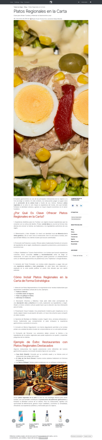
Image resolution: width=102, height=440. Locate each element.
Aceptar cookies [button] (87, 436)
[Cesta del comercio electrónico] (78, 2)
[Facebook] (73, 205)
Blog (25, 7)
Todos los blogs (18, 7)
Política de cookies (43, 438)
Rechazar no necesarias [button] (76, 436)
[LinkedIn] (81, 205)
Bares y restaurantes (76, 217)
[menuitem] (12, 2)
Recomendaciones (76, 219)
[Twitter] (77, 205)
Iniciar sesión (84, 2)
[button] (15, 420)
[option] (40, 420)
